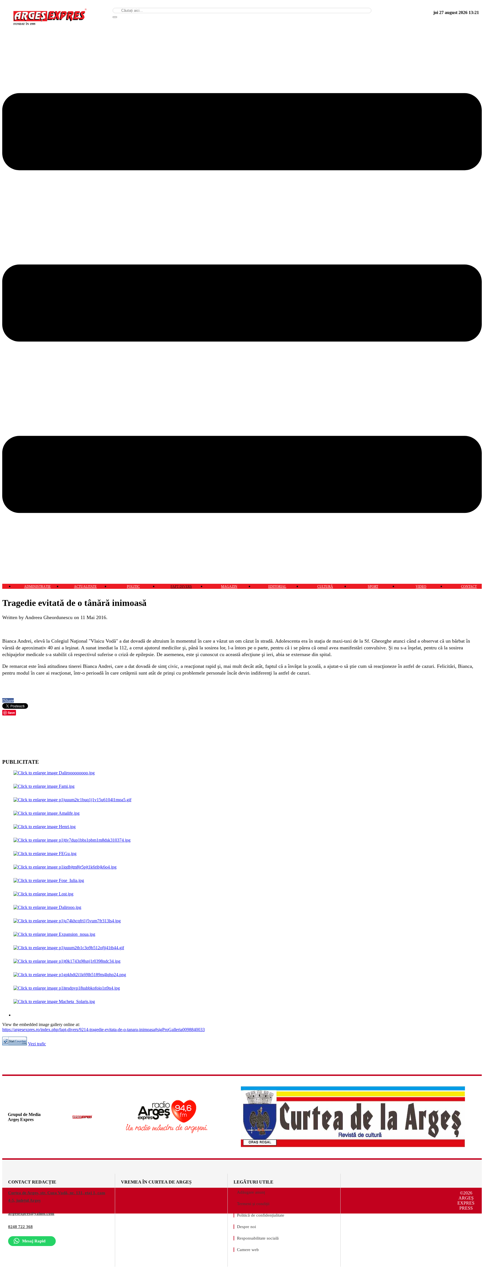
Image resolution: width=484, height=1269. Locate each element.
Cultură (325, 587)
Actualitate (85, 587)
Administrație (37, 587)
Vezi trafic (37, 1043)
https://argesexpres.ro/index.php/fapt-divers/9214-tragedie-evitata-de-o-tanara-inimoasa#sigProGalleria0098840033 (103, 1029)
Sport (373, 587)
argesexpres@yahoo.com (31, 1213)
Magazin (229, 587)
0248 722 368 (20, 1226)
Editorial (277, 587)
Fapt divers (181, 587)
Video (421, 587)
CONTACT (469, 587)
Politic (133, 587)
